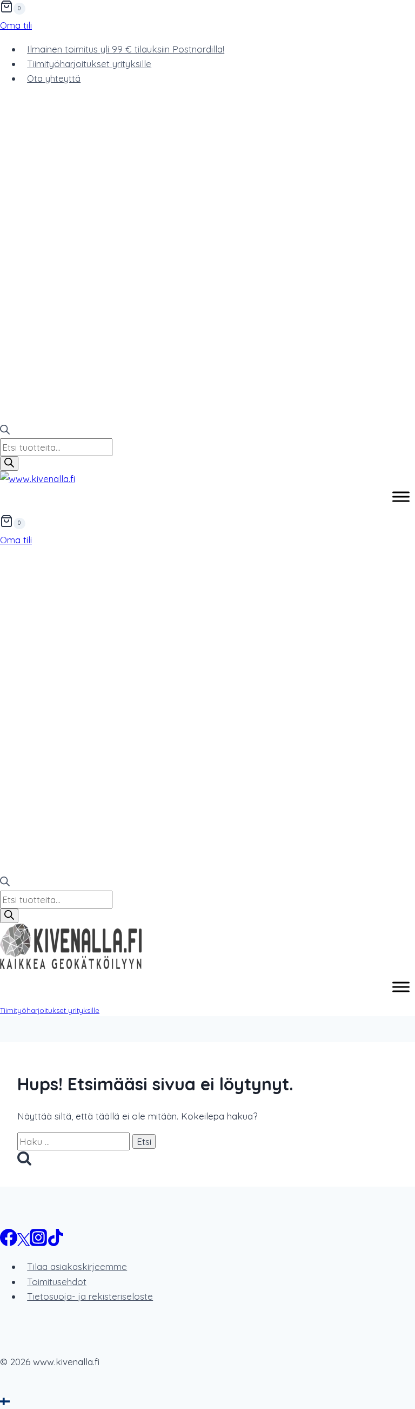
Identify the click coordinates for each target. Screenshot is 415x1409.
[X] (23, 1242)
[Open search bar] (5, 431)
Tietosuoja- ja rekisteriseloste (90, 1296)
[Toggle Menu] (401, 497)
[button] (207, 1401)
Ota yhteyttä (54, 78)
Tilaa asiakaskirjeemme (77, 1266)
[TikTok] (55, 1242)
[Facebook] (8, 1242)
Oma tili (16, 25)
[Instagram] (38, 1242)
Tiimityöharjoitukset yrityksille (89, 63)
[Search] (9, 463)
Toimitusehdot (56, 1281)
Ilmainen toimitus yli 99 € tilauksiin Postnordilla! (125, 49)
